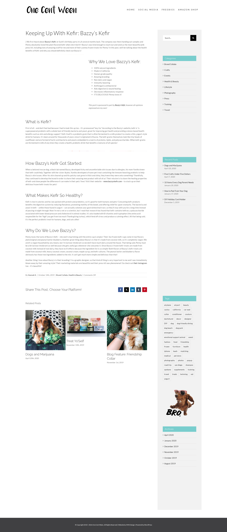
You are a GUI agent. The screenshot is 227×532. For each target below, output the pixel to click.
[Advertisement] (179, 250)
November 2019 (171, 452)
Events (167, 75)
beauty (186, 305)
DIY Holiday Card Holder (175, 199)
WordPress (148, 525)
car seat (187, 310)
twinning (183, 374)
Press (166, 98)
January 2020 (170, 440)
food (175, 342)
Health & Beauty (75, 275)
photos (181, 360)
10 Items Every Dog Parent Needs (179, 182)
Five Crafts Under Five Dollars (177, 174)
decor (178, 319)
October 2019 (170, 458)
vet (192, 374)
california (177, 310)
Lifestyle (168, 87)
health (186, 347)
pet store (177, 356)
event (191, 337)
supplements (179, 370)
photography (169, 360)
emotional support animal (174, 337)
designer (187, 319)
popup (189, 360)
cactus (166, 310)
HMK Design (130, 525)
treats (174, 374)
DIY (165, 323)
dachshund (168, 319)
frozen (166, 347)
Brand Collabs (62, 275)
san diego (178, 365)
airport (177, 305)
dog (172, 323)
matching (184, 351)
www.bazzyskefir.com (112, 181)
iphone (167, 351)
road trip (167, 365)
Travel (167, 110)
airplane (167, 305)
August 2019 (170, 463)
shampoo (189, 365)
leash (175, 351)
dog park (179, 328)
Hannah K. (32, 275)
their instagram (140, 263)
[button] (27, 337)
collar (166, 314)
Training (167, 104)
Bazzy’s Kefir (50, 41)
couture (188, 314)
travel (166, 374)
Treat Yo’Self (75, 341)
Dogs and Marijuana (39, 354)
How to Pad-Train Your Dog (175, 191)
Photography (170, 93)
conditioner (177, 314)
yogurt (167, 379)
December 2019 (171, 446)
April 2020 (169, 435)
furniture (176, 347)
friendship (185, 342)
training (191, 370)
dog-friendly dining (185, 323)
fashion (167, 342)
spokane (167, 370)
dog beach (168, 328)
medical (167, 356)
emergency (168, 333)
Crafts (167, 70)
